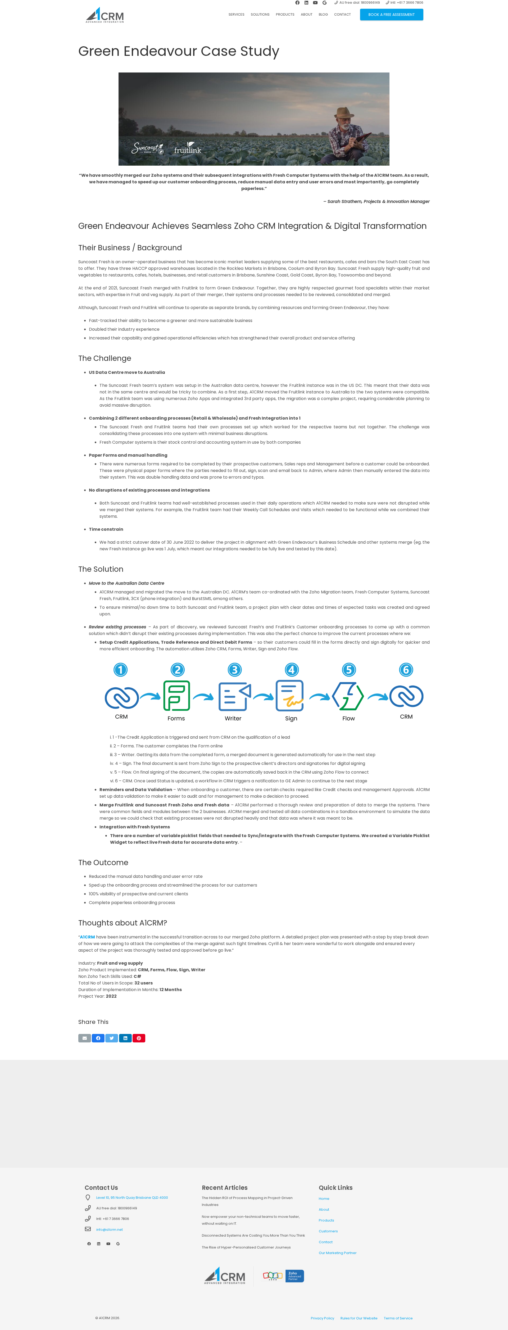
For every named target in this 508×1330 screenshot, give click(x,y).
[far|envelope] (90, 1229)
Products (326, 1220)
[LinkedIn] (98, 1244)
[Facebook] (89, 1244)
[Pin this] (139, 1038)
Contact (326, 1242)
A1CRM (87, 937)
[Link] (105, 14)
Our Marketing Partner (338, 1252)
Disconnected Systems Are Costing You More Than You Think (253, 1235)
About (324, 1209)
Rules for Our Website (359, 1318)
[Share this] (98, 1038)
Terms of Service (398, 1318)
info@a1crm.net (109, 1229)
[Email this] (84, 1038)
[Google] (118, 1244)
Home (324, 1198)
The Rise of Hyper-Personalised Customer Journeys (246, 1247)
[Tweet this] (111, 1038)
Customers (328, 1231)
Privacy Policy (322, 1318)
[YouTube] (108, 1244)
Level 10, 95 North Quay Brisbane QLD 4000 (132, 1197)
